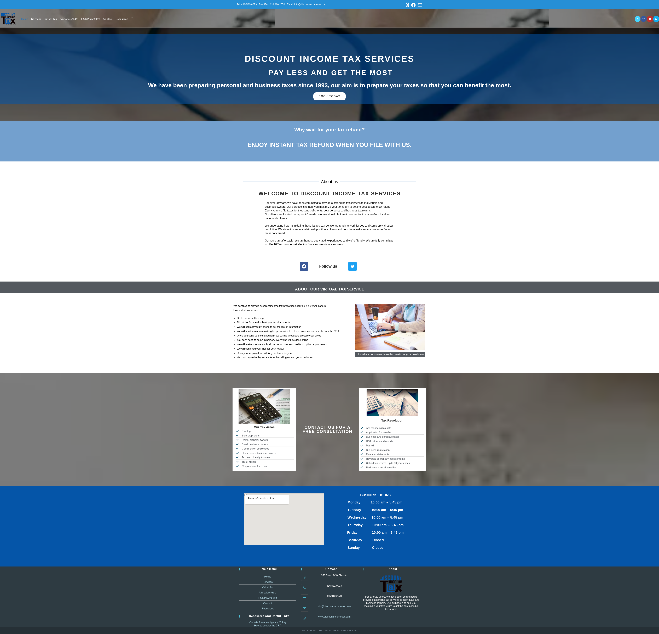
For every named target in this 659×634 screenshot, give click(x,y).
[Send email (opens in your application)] (419, 5)
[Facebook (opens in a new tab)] (413, 5)
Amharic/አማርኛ (267, 592)
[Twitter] (352, 266)
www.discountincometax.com (334, 616)
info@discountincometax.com (334, 606)
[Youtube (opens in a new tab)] (650, 19)
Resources (268, 608)
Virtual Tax (268, 587)
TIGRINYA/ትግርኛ (268, 597)
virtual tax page (256, 318)
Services (268, 581)
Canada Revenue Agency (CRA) (267, 622)
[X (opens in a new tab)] (407, 5)
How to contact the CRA (267, 625)
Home (267, 576)
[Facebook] (304, 266)
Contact (267, 603)
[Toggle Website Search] (132, 19)
